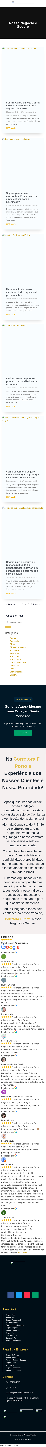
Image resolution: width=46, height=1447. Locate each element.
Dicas (12, 644)
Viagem (13, 675)
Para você (14, 666)
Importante (14, 650)
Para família (15, 656)
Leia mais (22, 1253)
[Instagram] (27, 1295)
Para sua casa (16, 660)
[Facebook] (10, 1295)
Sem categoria (16, 672)
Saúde (13, 669)
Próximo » (35, 604)
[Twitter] (19, 1295)
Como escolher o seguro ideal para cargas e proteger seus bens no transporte (22, 474)
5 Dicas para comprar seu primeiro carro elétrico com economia (22, 381)
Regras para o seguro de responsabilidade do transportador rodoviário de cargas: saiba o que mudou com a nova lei (22, 568)
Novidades (14, 653)
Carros (13, 638)
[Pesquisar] (8, 627)
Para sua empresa (18, 663)
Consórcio (14, 641)
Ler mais (11, 128)
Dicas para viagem (18, 647)
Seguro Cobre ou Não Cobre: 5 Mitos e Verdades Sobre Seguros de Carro (23, 105)
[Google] (35, 1295)
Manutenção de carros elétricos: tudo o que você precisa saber (21, 292)
